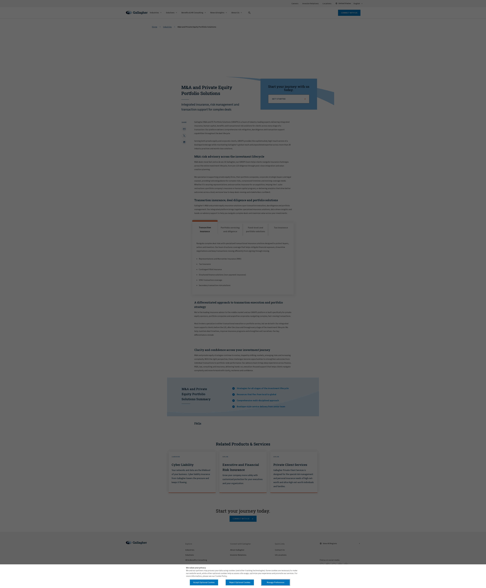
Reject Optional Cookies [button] (239, 582)
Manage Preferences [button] (275, 582)
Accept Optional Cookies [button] (204, 582)
